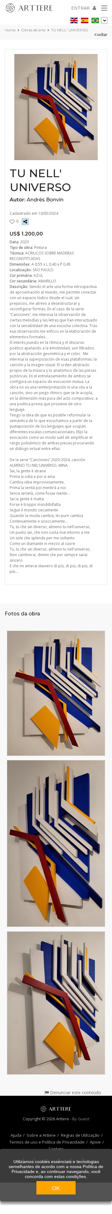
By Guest (80, 1119)
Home (10, 30)
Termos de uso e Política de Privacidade (47, 1142)
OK (56, 1188)
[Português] (95, 19)
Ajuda (16, 1135)
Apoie (95, 1142)
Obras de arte (33, 30)
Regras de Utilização (80, 1135)
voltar (102, 34)
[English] (74, 19)
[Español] (84, 19)
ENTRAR (80, 8)
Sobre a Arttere (41, 1135)
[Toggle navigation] (104, 8)
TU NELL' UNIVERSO (69, 30)
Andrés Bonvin (45, 200)
